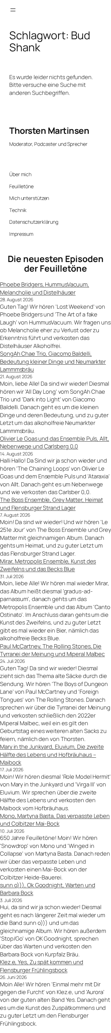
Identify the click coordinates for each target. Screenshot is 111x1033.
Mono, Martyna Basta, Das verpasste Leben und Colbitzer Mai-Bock (55, 819)
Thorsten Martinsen (49, 130)
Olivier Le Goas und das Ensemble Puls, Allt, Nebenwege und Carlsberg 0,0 (54, 442)
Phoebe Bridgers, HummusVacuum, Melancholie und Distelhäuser (44, 288)
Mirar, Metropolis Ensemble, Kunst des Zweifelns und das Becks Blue (48, 565)
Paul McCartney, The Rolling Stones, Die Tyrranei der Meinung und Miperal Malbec (52, 650)
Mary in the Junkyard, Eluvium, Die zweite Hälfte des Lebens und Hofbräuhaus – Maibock (52, 754)
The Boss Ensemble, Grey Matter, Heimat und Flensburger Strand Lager (51, 503)
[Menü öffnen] (13, 10)
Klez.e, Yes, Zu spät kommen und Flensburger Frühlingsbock (41, 965)
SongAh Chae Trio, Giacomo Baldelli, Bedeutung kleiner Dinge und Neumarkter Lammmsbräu (53, 361)
